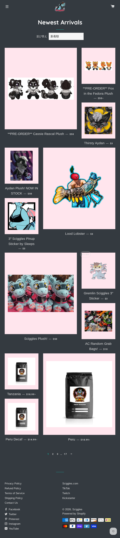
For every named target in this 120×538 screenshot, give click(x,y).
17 (65, 454)
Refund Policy (13, 488)
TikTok (66, 488)
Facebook (14, 509)
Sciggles (77, 509)
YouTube (13, 528)
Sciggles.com (70, 483)
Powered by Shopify (74, 513)
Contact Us (11, 502)
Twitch (66, 493)
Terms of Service (15, 493)
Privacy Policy (13, 483)
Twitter (12, 514)
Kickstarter (68, 498)
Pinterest (13, 519)
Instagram (14, 523)
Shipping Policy (14, 498)
